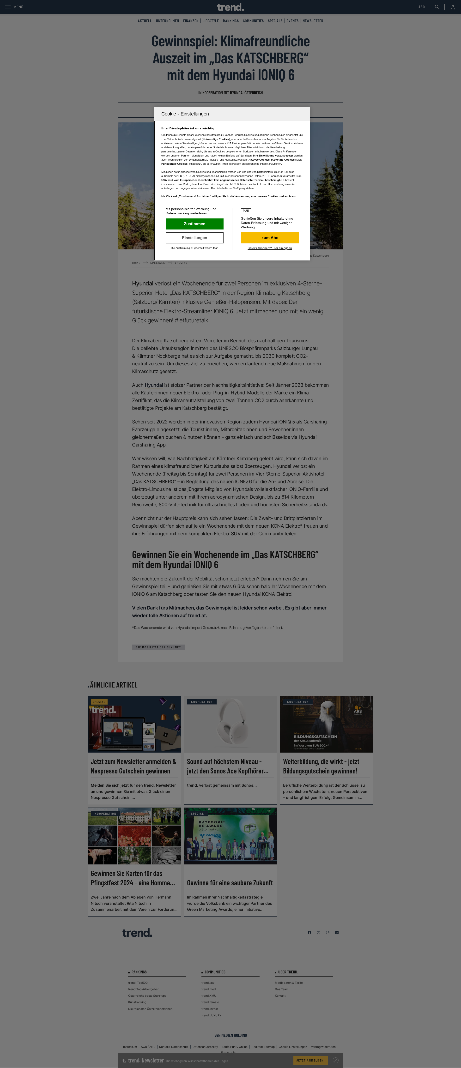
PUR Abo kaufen (270, 237)
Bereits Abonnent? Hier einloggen (270, 248)
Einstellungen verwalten (195, 237)
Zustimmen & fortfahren (195, 223)
